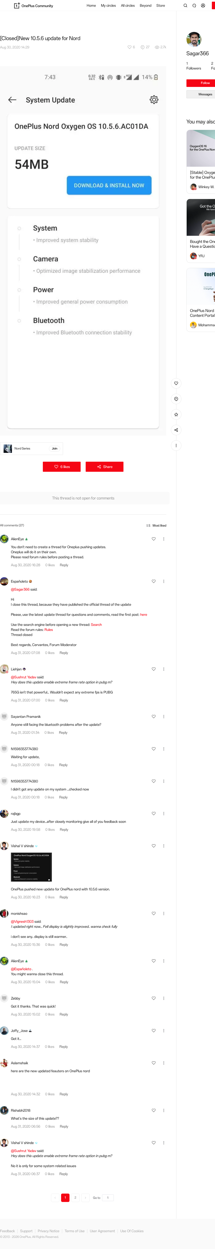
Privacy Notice (48, 1231)
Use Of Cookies (132, 1231)
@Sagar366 (20, 589)
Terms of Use (75, 1231)
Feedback (7, 1231)
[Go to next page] (85, 1198)
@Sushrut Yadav (23, 677)
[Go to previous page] (55, 1198)
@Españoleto (21, 969)
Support (26, 1231)
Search (96, 625)
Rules (49, 630)
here (143, 614)
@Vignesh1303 (22, 921)
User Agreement (102, 1231)
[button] (203, 5)
